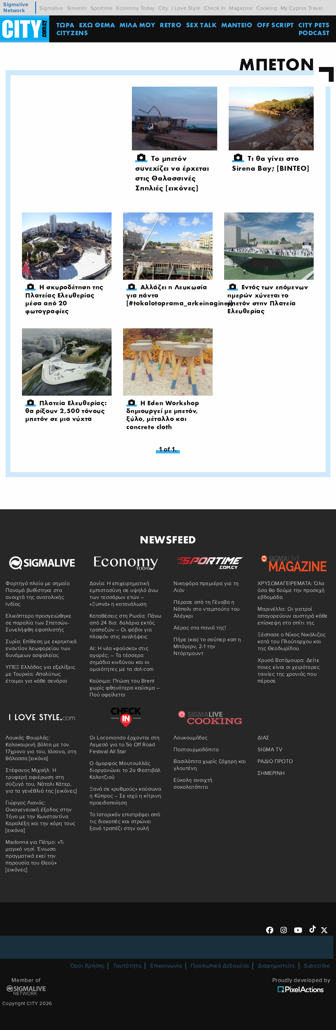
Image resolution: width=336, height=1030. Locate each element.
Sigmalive (51, 8)
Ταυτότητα (127, 965)
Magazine (241, 8)
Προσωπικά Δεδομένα (220, 965)
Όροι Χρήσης (87, 965)
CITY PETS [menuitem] (313, 25)
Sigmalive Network (15, 8)
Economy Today (135, 8)
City (163, 8)
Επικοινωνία (166, 965)
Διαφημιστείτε (276, 965)
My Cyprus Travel (302, 8)
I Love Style (186, 8)
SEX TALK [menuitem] (201, 25)
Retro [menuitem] (170, 25)
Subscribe (317, 965)
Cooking (266, 8)
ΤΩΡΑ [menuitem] (65, 25)
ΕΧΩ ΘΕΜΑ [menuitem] (97, 25)
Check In (215, 8)
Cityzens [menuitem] (72, 32)
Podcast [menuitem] (314, 32)
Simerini (77, 8)
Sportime (102, 8)
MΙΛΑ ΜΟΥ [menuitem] (137, 25)
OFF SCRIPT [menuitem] (275, 25)
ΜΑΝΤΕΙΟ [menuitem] (236, 25)
